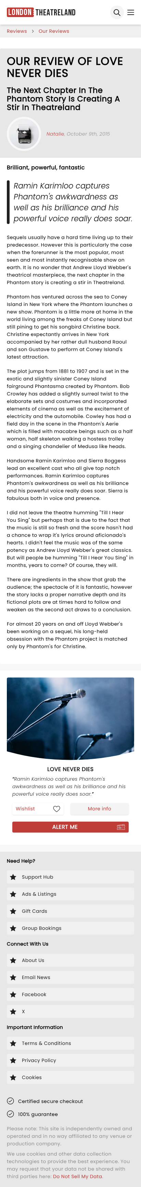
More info (99, 808)
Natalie (55, 133)
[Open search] (117, 12)
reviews (17, 31)
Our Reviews (54, 31)
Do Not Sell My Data (77, 1176)
